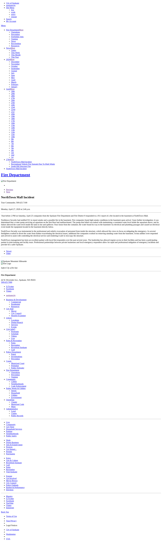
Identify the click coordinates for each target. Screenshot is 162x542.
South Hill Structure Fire (21, 166)
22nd (13, 109)
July (12, 73)
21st (12, 112)
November (15, 64)
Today (13, 50)
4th (12, 150)
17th (13, 121)
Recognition (16, 43)
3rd (12, 153)
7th (12, 144)
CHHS (14, 381)
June (13, 75)
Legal (13, 411)
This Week (15, 53)
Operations (15, 32)
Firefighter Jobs (17, 37)
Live (13, 338)
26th (13, 100)
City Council (16, 313)
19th (13, 116)
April (13, 80)
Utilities (14, 395)
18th (13, 119)
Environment (16, 397)
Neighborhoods (17, 384)
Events (14, 327)
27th (13, 98)
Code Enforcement (18, 386)
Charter (14, 402)
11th (13, 134)
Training (14, 39)
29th (13, 94)
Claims (14, 413)
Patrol (13, 354)
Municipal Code (17, 404)
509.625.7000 (6, 282)
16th (13, 123)
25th (13, 103)
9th (12, 139)
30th (13, 91)
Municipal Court (17, 363)
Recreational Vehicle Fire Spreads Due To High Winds (33, 164)
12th (13, 132)
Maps (13, 407)
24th (13, 105)
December (15, 62)
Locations (15, 320)
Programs (15, 331)
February (14, 84)
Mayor (13, 311)
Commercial (16, 302)
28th (13, 96)
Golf (13, 350)
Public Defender (17, 368)
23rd (13, 107)
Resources (15, 46)
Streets (13, 391)
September (15, 68)
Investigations (16, 356)
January (14, 87)
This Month (16, 55)
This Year (15, 57)
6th (12, 146)
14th (13, 128)
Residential (15, 304)
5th (12, 148)
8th (12, 141)
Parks (13, 343)
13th (13, 130)
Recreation (15, 345)
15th (13, 125)
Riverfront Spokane (19, 347)
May (13, 78)
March (13, 82)
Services (14, 325)
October (14, 66)
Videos (14, 336)
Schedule (14, 334)
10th (13, 137)
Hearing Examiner (18, 316)
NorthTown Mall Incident (21, 162)
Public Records (17, 416)
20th (13, 114)
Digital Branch (17, 322)
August (14, 71)
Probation (15, 366)
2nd (12, 155)
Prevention (15, 34)
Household (15, 393)
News (13, 41)
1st (12, 157)
